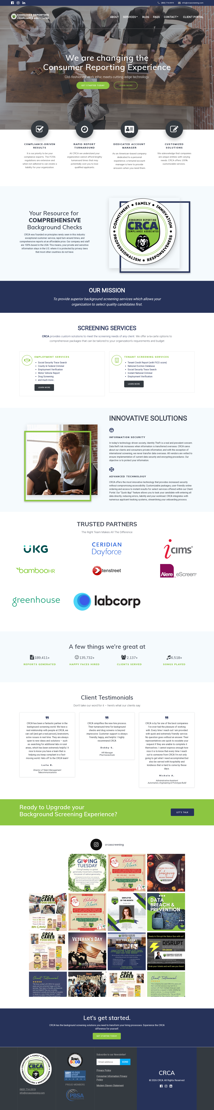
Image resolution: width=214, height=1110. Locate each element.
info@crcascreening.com (32, 1093)
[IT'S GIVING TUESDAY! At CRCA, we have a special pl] (87, 873)
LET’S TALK (182, 812)
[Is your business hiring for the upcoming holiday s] (127, 951)
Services (129, 16)
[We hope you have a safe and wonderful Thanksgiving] (166, 873)
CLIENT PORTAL (193, 16)
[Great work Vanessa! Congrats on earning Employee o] (127, 912)
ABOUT (114, 16)
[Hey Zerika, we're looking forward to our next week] (166, 991)
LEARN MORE (126, 85)
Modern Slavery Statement (110, 1085)
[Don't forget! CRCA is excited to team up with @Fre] (127, 873)
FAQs (156, 16)
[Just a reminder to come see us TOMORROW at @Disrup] (166, 951)
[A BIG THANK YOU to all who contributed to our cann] (48, 912)
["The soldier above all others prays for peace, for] (87, 951)
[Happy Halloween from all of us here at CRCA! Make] (87, 991)
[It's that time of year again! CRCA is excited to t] (87, 912)
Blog (145, 16)
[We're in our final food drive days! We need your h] (48, 951)
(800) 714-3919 (28, 1089)
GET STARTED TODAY (93, 85)
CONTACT (170, 16)
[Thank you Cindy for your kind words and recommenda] (48, 991)
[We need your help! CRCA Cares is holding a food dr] (127, 991)
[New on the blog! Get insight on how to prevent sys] (166, 912)
